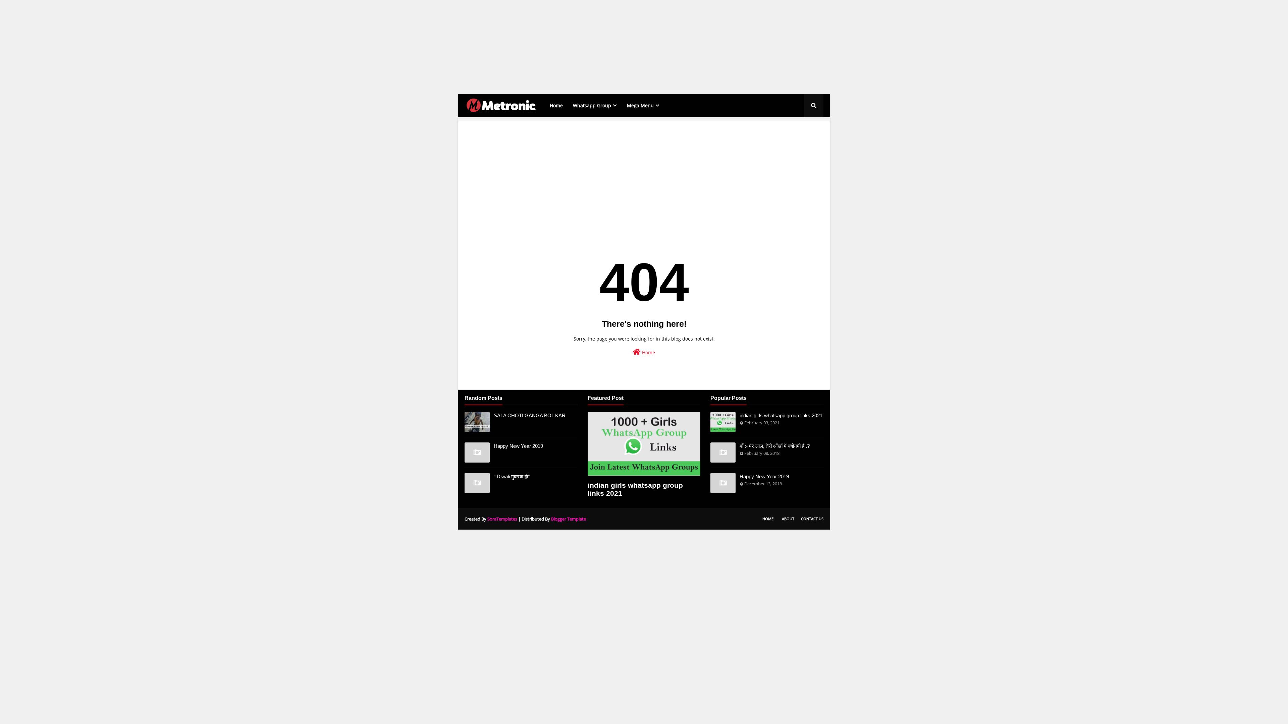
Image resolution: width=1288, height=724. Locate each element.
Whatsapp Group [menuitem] (592, 105)
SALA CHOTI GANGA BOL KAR (530, 415)
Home (648, 352)
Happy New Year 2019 (518, 446)
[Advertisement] (201, 47)
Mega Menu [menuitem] (640, 105)
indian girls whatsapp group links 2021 (635, 489)
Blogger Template (568, 519)
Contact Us (812, 518)
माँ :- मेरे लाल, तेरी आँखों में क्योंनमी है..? (775, 446)
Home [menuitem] (556, 105)
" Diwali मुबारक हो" (512, 476)
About (788, 518)
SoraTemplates (502, 519)
